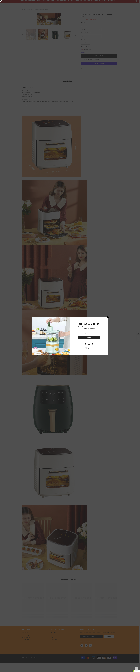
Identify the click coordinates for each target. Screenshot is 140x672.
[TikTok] (92, 344)
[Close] (108, 317)
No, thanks (90, 348)
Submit (89, 337)
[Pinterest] (89, 344)
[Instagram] (85, 344)
